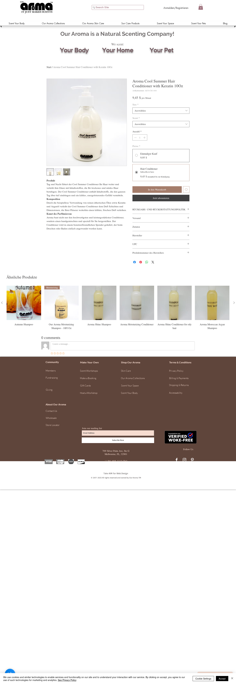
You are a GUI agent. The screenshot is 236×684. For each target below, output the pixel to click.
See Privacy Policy (67, 680)
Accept (222, 678)
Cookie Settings (203, 678)
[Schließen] (232, 678)
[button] (232, 632)
